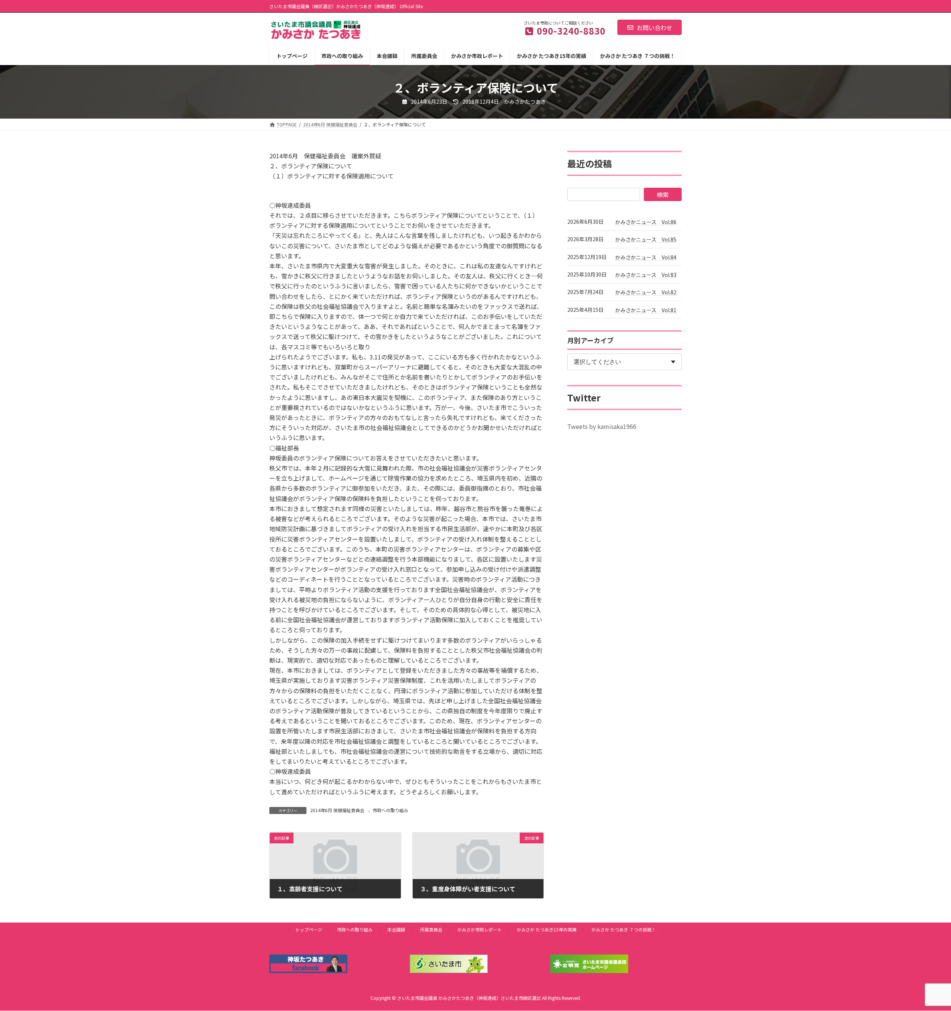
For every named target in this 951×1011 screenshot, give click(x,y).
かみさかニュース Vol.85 (645, 239)
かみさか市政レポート (479, 929)
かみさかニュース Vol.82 (645, 292)
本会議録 (396, 929)
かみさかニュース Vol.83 (645, 274)
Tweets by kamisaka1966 (601, 426)
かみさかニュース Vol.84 (645, 257)
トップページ (308, 929)
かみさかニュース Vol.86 (645, 222)
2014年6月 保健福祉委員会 (337, 810)
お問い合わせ (654, 27)
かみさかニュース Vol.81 (645, 310)
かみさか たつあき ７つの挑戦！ (623, 929)
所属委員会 (431, 929)
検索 (663, 194)
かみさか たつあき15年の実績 (547, 929)
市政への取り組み (390, 810)
